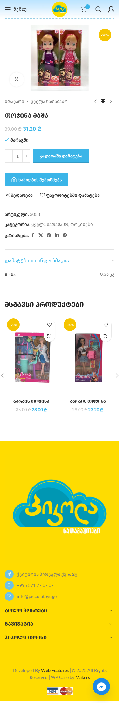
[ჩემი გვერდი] (111, 9)
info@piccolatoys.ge (37, 596)
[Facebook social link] (33, 235)
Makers (82, 677)
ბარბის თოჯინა (31, 401)
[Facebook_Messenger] (101, 686)
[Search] (98, 9)
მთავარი (14, 101)
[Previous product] (95, 101)
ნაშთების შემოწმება (40, 179)
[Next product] (110, 101)
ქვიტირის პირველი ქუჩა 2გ (47, 574)
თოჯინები (81, 224)
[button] (49, 336)
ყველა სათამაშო (49, 101)
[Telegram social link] (65, 235)
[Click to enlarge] (17, 79)
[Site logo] (60, 8)
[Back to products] (103, 101)
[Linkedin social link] (57, 235)
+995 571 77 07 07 (35, 585)
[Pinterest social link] (49, 235)
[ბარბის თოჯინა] (31, 355)
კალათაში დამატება (61, 155)
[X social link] (41, 235)
